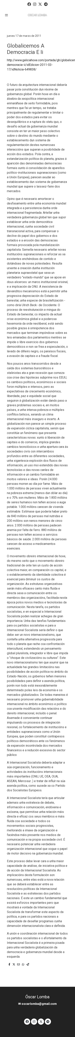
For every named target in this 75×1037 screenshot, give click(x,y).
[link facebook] (29, 4)
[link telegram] (46, 4)
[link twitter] (40, 4)
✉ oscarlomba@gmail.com (37, 1004)
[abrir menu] (6, 15)
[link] (37, 15)
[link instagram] (34, 4)
